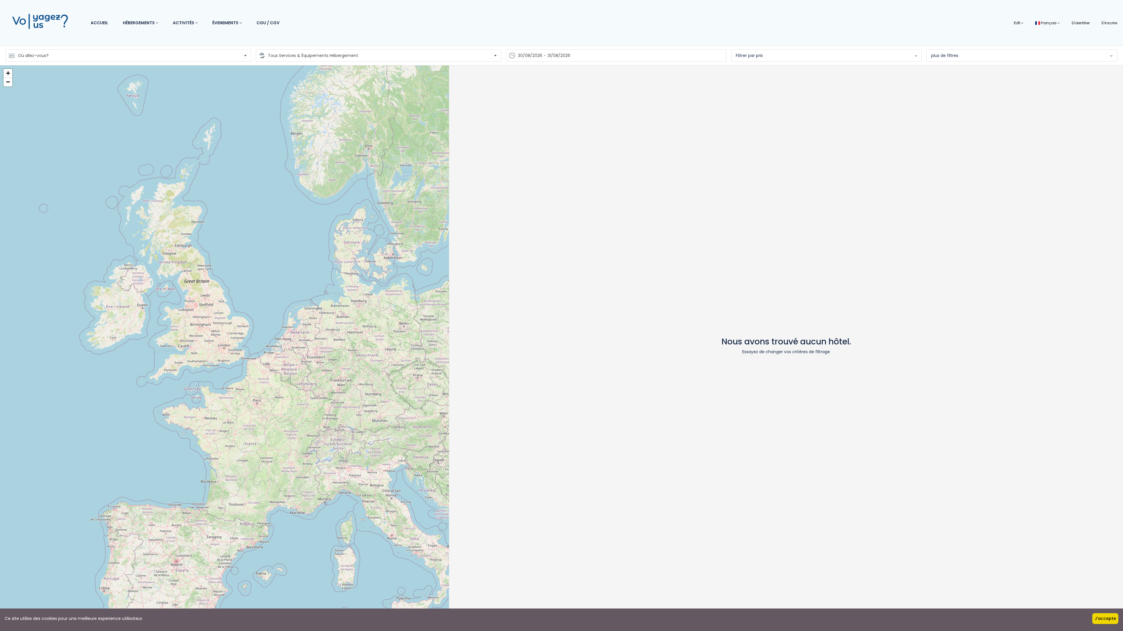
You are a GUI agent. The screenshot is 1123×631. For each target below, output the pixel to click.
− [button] (8, 82)
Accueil (99, 23)
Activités (184, 23)
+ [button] (8, 73)
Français (1048, 22)
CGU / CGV (268, 23)
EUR (1017, 22)
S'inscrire (1109, 22)
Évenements (225, 23)
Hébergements (139, 23)
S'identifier (1081, 22)
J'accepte (1105, 618)
